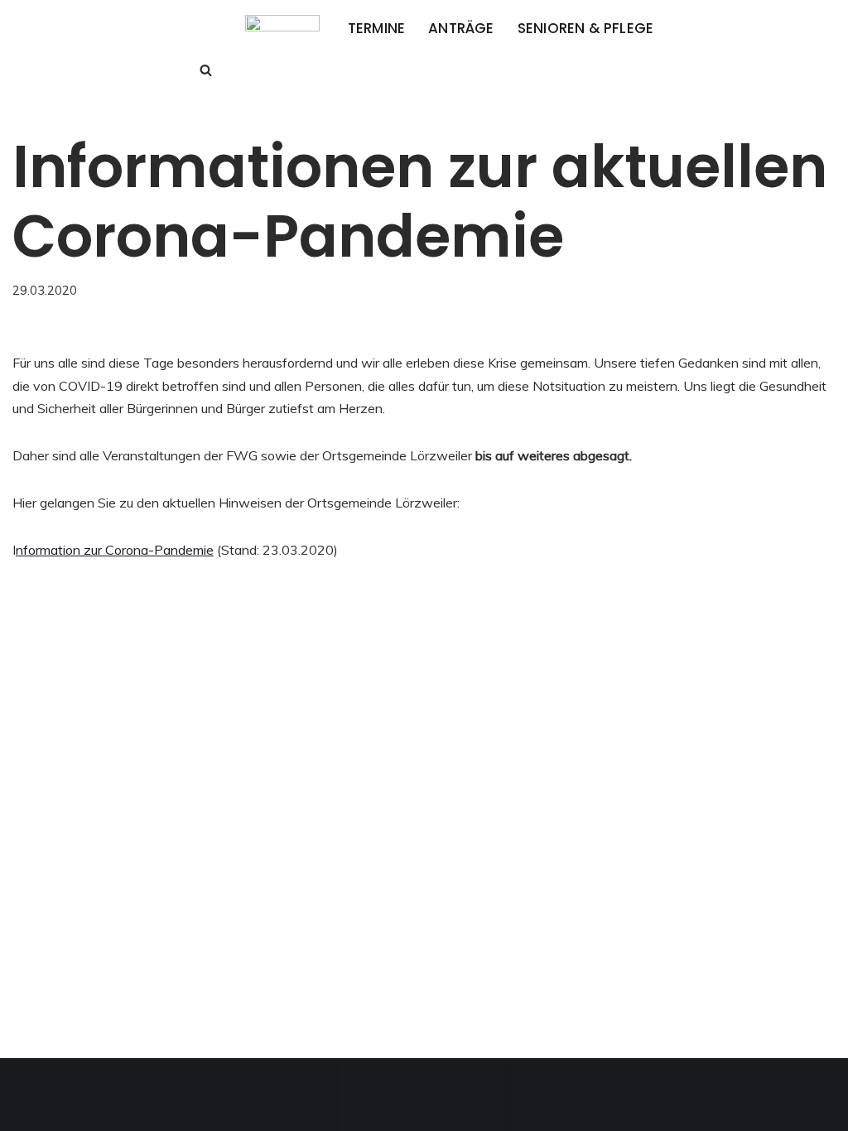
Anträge (461, 28)
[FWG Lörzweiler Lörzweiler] (282, 28)
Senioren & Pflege (585, 28)
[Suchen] (206, 70)
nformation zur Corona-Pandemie (115, 549)
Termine (376, 28)
